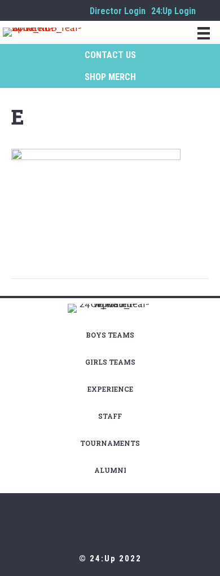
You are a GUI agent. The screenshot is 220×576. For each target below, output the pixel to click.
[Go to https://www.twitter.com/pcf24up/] (61, 10)
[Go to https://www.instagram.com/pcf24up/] (27, 10)
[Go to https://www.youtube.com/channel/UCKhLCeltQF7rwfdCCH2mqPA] (78, 10)
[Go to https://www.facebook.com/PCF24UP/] (44, 10)
